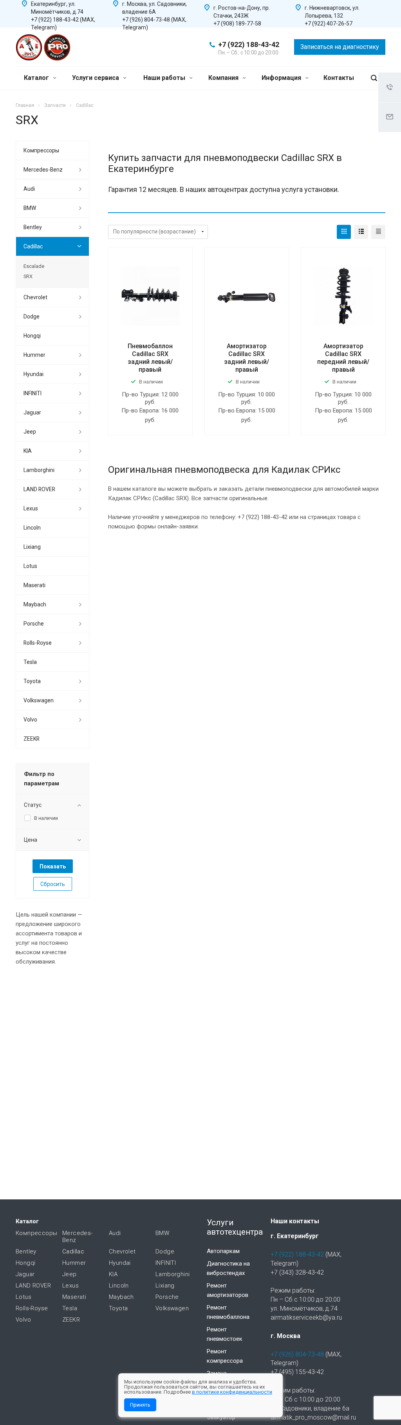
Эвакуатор (221, 1417)
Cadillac (33, 246)
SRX (28, 276)
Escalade (33, 266)
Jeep (29, 432)
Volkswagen (38, 700)
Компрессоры (41, 150)
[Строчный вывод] (361, 232)
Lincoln (32, 527)
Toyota (32, 681)
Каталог (37, 77)
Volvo (30, 719)
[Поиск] (374, 78)
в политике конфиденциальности (232, 1392)
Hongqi (32, 336)
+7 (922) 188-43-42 (248, 44)
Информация (282, 77)
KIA (27, 451)
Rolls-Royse (37, 643)
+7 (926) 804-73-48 (297, 1354)
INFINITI (32, 393)
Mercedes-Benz (43, 169)
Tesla (30, 662)
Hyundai (33, 374)
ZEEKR (31, 739)
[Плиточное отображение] (344, 232)
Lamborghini (38, 470)
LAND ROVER (39, 489)
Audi (29, 189)
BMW (29, 208)
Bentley (32, 227)
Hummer (34, 355)
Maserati (34, 585)
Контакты (338, 77)
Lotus (30, 566)
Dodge (31, 316)
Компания (224, 77)
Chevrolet (35, 297)
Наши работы (165, 77)
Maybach (34, 604)
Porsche (33, 623)
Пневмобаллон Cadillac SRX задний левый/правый (150, 357)
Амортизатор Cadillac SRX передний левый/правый (343, 357)
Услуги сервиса (96, 77)
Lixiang (32, 547)
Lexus (30, 508)
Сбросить (52, 884)
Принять (140, 1405)
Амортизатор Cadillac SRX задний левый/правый (246, 357)
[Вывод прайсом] (378, 232)
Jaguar (32, 412)
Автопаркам (223, 1251)
